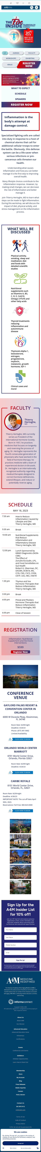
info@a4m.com (20, 1110)
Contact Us (20, 1103)
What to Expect (20, 88)
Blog (20, 1081)
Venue (9, 65)
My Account (20, 1077)
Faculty (31, 53)
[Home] (5, 53)
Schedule (20, 93)
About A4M (20, 1020)
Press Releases (20, 1084)
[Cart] (23, 3)
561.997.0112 (20, 1106)
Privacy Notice (20, 1124)
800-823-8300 (27, 805)
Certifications (20, 1039)
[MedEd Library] (11, 3)
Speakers (20, 99)
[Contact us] (17, 3)
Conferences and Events (20, 1050)
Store (20, 1074)
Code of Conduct (20, 1120)
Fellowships (20, 1036)
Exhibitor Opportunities (20, 1059)
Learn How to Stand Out (20, 1062)
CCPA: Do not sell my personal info (21, 1127)
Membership (20, 1071)
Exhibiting (30, 58)
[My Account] (29, 3)
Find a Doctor (20, 1095)
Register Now (29, 64)
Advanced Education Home (20, 1032)
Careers (20, 1091)
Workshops (11, 58)
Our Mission (20, 1024)
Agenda (16, 53)
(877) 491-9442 (23, 731)
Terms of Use (20, 1117)
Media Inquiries (20, 1088)
